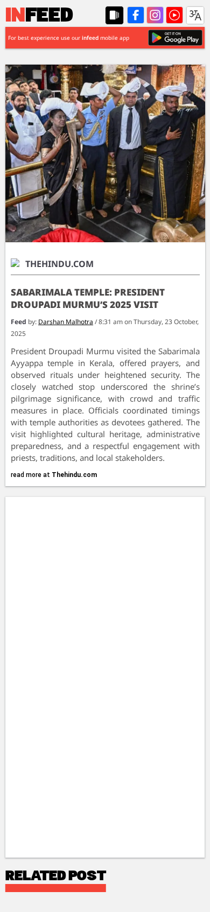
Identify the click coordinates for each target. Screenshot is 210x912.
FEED (39, 16)
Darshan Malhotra (65, 321)
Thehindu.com (74, 475)
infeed (90, 37)
